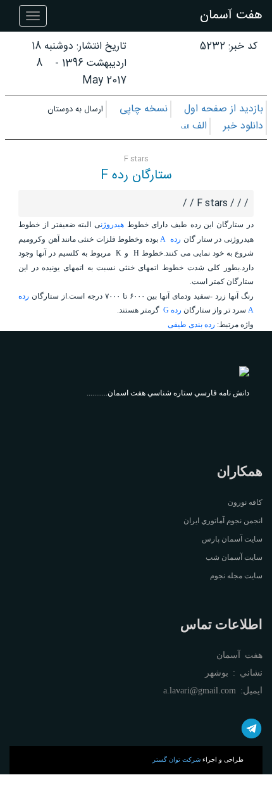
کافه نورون (245, 502)
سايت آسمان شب (234, 557)
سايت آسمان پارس (232, 539)
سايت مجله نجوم (236, 575)
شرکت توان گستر (176, 759)
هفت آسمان (231, 15)
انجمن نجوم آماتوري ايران (223, 520)
